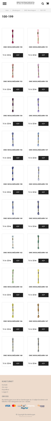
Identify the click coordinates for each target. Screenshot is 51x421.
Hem (8, 10)
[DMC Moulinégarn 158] (13, 173)
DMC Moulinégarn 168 (12, 355)
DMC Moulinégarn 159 (38, 184)
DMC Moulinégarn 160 (12, 218)
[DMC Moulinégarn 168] (13, 345)
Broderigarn (17, 10)
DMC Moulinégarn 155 (38, 116)
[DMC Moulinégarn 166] (13, 310)
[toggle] (6, 4)
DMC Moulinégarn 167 (38, 321)
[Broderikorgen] (25, 3)
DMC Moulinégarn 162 (12, 253)
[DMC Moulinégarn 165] (38, 276)
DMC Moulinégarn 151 (38, 47)
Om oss (4, 387)
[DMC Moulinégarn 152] (13, 71)
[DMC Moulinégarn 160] (13, 208)
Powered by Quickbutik (25, 416)
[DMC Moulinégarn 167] (38, 310)
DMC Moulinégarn (31, 10)
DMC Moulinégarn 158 (12, 184)
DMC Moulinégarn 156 (12, 150)
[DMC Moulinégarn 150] (13, 36)
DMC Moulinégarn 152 (12, 81)
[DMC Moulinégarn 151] (38, 36)
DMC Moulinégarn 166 (12, 321)
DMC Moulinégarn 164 (12, 287)
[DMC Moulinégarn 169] (38, 345)
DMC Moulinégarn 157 (38, 150)
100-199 (43, 10)
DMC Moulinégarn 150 (12, 47)
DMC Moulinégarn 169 (38, 355)
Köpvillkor (5, 389)
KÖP (17, 55)
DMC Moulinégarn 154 (12, 116)
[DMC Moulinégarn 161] (38, 208)
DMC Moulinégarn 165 (38, 287)
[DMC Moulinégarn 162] (13, 242)
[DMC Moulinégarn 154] (13, 105)
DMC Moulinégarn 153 (38, 81)
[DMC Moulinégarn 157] (38, 139)
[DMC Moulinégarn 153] (38, 71)
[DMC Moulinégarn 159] (38, 173)
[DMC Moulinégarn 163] (38, 242)
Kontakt (4, 385)
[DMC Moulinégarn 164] (13, 276)
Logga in (5, 392)
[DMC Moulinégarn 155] (38, 105)
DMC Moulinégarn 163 (38, 253)
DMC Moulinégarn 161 (38, 218)
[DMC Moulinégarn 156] (13, 139)
